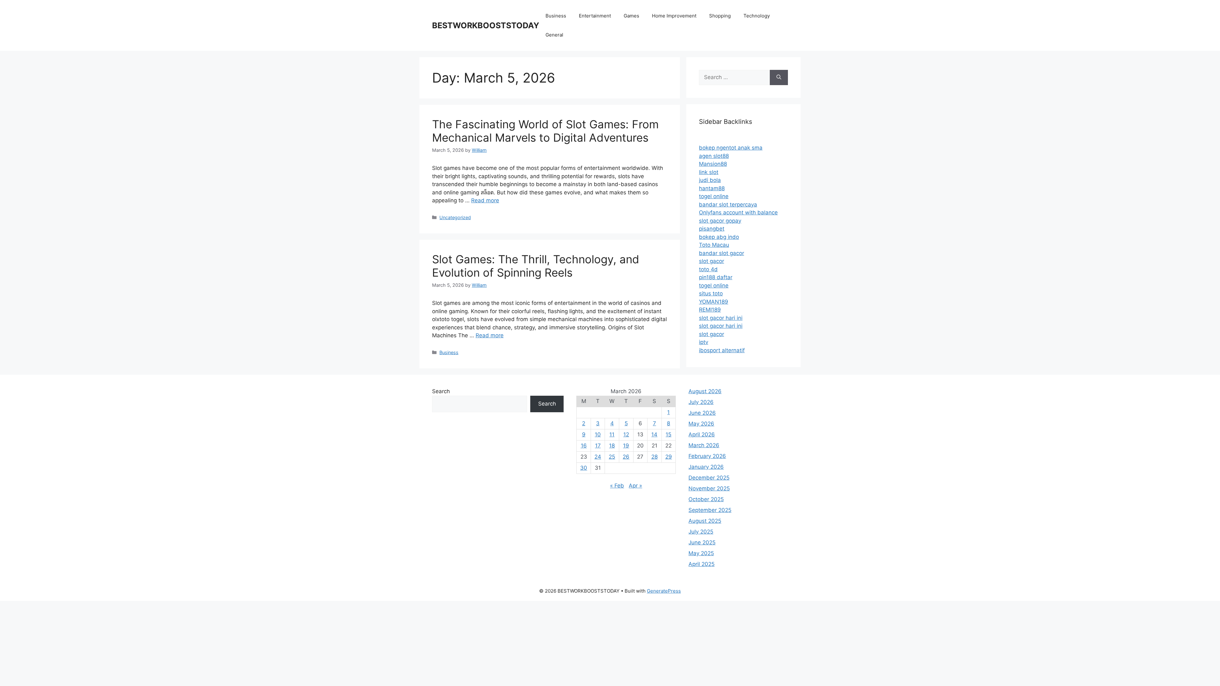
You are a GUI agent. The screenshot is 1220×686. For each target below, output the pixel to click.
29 (668, 457)
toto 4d (708, 269)
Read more (485, 200)
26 (626, 457)
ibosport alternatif (722, 350)
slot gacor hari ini (720, 318)
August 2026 (705, 391)
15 (668, 434)
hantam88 (712, 188)
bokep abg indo (719, 237)
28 (654, 457)
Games (631, 16)
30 (583, 468)
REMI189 (710, 309)
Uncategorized (455, 217)
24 (597, 457)
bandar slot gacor (721, 253)
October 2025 (706, 499)
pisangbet (711, 228)
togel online (714, 196)
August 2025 (704, 521)
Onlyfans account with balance (738, 212)
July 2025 (700, 531)
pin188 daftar (715, 277)
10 (598, 434)
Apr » (635, 485)
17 (598, 445)
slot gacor (711, 261)
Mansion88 (713, 164)
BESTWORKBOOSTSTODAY (485, 25)
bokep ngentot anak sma (730, 148)
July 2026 (701, 402)
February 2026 (707, 456)
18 (612, 445)
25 (612, 457)
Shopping (720, 16)
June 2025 (701, 542)
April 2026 (701, 434)
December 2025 (708, 477)
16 (584, 445)
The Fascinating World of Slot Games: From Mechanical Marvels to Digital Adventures (545, 131)
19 (626, 445)
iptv (703, 342)
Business (556, 16)
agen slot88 (714, 156)
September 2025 (709, 510)
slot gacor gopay (720, 221)
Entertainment (595, 16)
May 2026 (701, 423)
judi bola (710, 180)
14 (654, 434)
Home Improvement (674, 16)
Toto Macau (714, 245)
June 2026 (702, 413)
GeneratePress (664, 591)
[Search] (779, 77)
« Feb (617, 485)
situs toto (711, 293)
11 (611, 434)
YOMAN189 (713, 302)
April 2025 (701, 564)
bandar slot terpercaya (728, 204)
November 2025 (709, 488)
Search (441, 391)
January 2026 (706, 467)
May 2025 (701, 553)
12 (626, 434)
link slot (708, 172)
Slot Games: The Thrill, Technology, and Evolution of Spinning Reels (535, 265)
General (554, 35)
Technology (756, 16)
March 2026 (703, 445)
